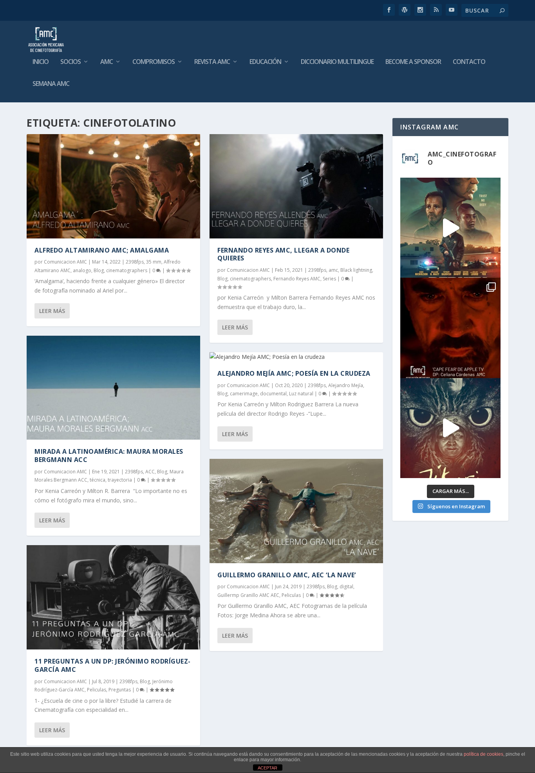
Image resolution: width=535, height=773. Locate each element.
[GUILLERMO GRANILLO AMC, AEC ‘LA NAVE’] (296, 511)
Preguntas (119, 689)
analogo (82, 270)
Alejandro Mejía (345, 385)
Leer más (52, 311)
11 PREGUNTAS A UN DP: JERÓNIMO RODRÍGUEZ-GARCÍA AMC (112, 665)
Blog (99, 270)
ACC (150, 471)
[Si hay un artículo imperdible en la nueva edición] (450, 328)
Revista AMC (212, 62)
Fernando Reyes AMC (296, 278)
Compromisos (153, 62)
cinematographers (126, 270)
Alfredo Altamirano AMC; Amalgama (101, 250)
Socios (70, 62)
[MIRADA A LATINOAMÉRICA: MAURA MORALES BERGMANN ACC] (113, 388)
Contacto (469, 62)
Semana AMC (51, 84)
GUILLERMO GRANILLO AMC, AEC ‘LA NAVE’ (286, 575)
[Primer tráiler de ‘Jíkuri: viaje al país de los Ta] (450, 428)
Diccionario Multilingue (337, 62)
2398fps (135, 261)
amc (333, 270)
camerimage (244, 393)
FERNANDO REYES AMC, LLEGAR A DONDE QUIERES (283, 254)
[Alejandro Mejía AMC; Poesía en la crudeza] (296, 357)
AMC (106, 62)
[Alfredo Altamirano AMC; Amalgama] (113, 186)
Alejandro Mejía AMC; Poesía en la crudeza (294, 373)
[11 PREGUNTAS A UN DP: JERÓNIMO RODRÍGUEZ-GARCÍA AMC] (113, 597)
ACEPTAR (267, 768)
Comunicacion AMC (65, 261)
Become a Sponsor (413, 62)
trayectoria (120, 480)
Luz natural (301, 393)
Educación (265, 62)
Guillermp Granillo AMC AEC (248, 595)
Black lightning (356, 270)
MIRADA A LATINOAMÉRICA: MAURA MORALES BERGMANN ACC (108, 455)
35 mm (153, 261)
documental (273, 393)
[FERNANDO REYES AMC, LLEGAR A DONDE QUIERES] (296, 186)
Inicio (41, 62)
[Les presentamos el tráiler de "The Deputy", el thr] (450, 228)
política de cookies (483, 754)
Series (329, 278)
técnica (97, 480)
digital (346, 586)
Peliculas (96, 689)
